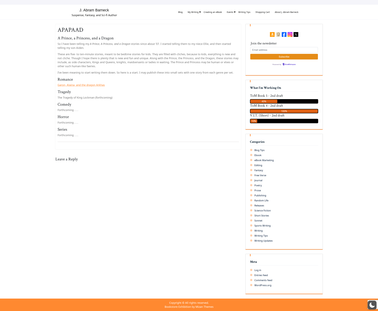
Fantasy (258, 170)
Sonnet (258, 220)
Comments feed (263, 280)
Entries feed (261, 275)
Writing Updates (263, 240)
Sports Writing (262, 225)
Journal (258, 180)
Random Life (261, 200)
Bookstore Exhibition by (189, 306)
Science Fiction (262, 210)
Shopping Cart (262, 12)
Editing (258, 165)
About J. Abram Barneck (286, 12)
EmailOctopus (290, 64)
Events (230, 12)
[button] (372, 305)
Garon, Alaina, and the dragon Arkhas (81, 85)
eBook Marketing (264, 160)
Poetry (258, 185)
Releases (259, 205)
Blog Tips (259, 150)
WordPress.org (262, 285)
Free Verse (260, 175)
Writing (258, 230)
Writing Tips (244, 12)
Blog (180, 12)
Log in (257, 270)
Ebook (257, 155)
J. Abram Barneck (94, 10)
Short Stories (261, 215)
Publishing (260, 195)
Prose (257, 190)
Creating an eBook (213, 12)
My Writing (193, 12)
